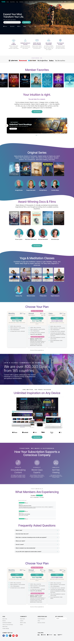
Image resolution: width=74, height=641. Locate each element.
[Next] (67, 125)
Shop (39, 620)
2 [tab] (37, 135)
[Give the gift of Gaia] (65, 1)
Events (21, 624)
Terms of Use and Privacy (8, 624)
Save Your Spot (23, 127)
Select (17, 318)
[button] (37, 530)
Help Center (22, 618)
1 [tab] (36, 135)
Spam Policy (5, 626)
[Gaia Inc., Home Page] (3, 1)
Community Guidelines (7, 622)
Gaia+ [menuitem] (44, 1)
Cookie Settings (6, 628)
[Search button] (59, 2)
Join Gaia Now (14, 127)
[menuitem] (8, 2)
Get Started (26, 22)
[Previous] (6, 125)
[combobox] (61, 618)
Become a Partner (41, 622)
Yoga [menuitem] (17, 1)
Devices (4, 620)
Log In (69, 1)
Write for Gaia (23, 622)
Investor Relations (41, 618)
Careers (21, 620)
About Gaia (5, 618)
